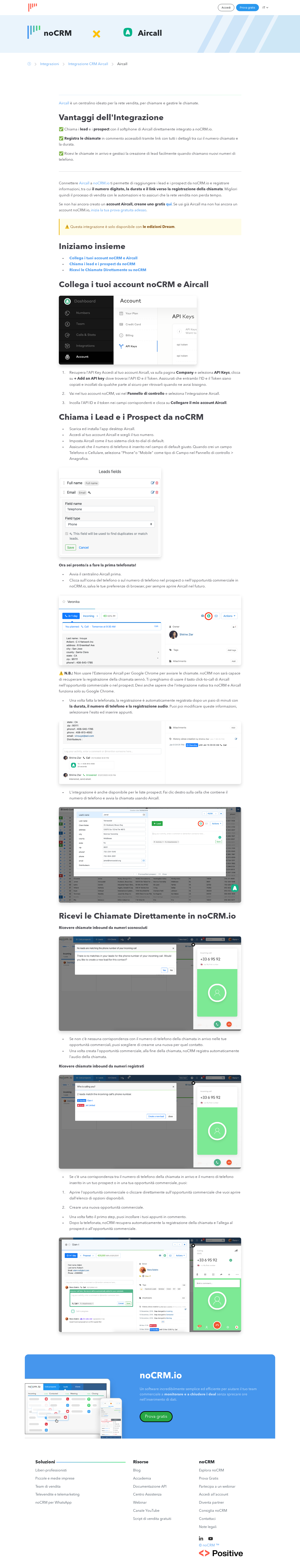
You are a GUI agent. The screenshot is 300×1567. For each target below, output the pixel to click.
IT (264, 7)
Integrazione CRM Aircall (88, 64)
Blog (137, 1470)
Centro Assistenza (147, 1494)
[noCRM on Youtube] (210, 1539)
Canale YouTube (146, 1511)
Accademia (142, 1478)
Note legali (208, 1527)
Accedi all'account (213, 1494)
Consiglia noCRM (213, 1511)
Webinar (140, 1503)
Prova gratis (247, 7)
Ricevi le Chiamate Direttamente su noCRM (107, 270)
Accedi (226, 7)
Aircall (64, 103)
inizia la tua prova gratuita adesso (118, 210)
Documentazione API (149, 1487)
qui (169, 204)
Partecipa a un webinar (217, 1487)
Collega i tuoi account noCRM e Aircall (103, 258)
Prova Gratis (208, 1478)
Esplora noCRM (211, 1470)
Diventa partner (211, 1503)
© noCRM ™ (209, 1545)
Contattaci (207, 1519)
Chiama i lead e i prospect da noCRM (102, 264)
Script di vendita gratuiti (152, 1519)
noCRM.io (101, 183)
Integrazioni (49, 64)
